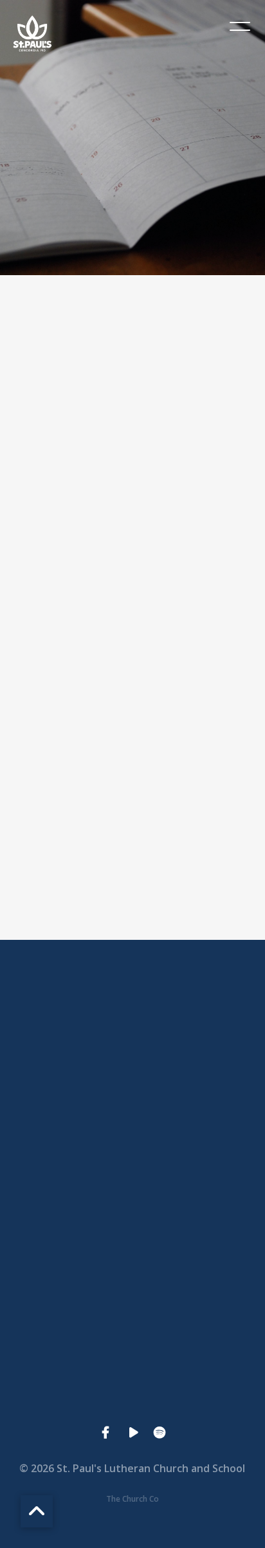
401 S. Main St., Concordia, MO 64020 (132, 1300)
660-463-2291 (132, 1191)
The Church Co (132, 1498)
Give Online (132, 1410)
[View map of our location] (132, 1228)
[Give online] (132, 1337)
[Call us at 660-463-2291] (132, 1119)
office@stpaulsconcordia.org (132, 1082)
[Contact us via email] (132, 1010)
